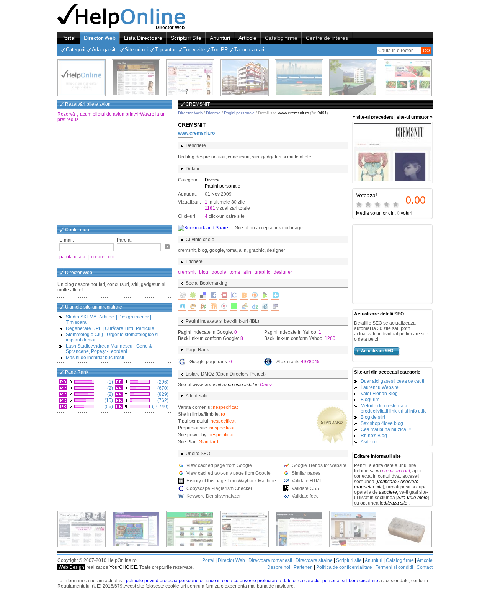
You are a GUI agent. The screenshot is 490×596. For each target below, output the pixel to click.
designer (283, 272)
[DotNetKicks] (244, 307)
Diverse (213, 113)
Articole (247, 38)
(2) (109, 388)
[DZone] (254, 307)
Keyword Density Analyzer (213, 496)
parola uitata (72, 257)
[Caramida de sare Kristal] (408, 529)
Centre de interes (327, 38)
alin (247, 272)
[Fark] (275, 307)
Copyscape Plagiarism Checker (219, 488)
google (219, 272)
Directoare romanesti (270, 560)
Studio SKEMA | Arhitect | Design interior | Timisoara (108, 319)
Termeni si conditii (394, 567)
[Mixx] (223, 296)
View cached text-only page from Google (228, 473)
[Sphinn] (192, 296)
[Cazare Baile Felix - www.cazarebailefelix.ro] (190, 529)
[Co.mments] (213, 307)
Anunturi (220, 38)
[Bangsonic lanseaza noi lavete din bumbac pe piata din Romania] (81, 77)
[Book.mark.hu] (192, 307)
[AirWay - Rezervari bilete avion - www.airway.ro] (299, 77)
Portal (68, 38)
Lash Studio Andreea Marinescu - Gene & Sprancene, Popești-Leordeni (109, 348)
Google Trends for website (319, 465)
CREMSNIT (192, 125)
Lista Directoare (143, 38)
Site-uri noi (137, 49)
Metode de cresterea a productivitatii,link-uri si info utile (394, 408)
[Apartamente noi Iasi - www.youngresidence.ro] (244, 77)
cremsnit (187, 272)
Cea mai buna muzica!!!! (386, 429)
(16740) (159, 406)
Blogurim (370, 399)
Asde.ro (369, 441)
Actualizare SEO (377, 350)
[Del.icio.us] (202, 296)
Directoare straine (314, 560)
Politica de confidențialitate (344, 567)
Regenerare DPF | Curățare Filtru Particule (110, 328)
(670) (162, 388)
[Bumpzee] (202, 307)
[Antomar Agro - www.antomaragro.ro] (408, 77)
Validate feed (305, 496)
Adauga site (105, 49)
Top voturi (166, 49)
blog (203, 272)
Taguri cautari (249, 49)
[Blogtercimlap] (275, 296)
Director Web (100, 38)
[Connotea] (223, 307)
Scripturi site (349, 560)
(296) (162, 382)
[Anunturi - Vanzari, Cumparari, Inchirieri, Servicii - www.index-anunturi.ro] (244, 529)
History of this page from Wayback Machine (231, 480)
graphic (262, 272)
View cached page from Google (219, 465)
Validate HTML (307, 480)
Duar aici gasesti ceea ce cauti (392, 381)
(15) (108, 400)
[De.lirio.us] (233, 307)
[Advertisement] (114, 172)
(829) (162, 394)
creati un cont (396, 471)
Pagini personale (239, 113)
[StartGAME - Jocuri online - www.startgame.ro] (136, 529)
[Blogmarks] (264, 296)
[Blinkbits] (244, 296)
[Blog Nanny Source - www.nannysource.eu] (299, 529)
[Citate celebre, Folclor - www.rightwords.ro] (136, 77)
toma (235, 272)
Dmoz (266, 384)
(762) (162, 400)
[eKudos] (264, 307)
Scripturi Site (186, 38)
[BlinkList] (254, 296)
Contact (424, 567)
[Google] (233, 296)
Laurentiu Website (380, 387)
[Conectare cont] (167, 246)
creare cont (102, 257)
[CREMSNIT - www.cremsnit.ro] (392, 152)
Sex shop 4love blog (382, 423)
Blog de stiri (373, 417)
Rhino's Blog (374, 435)
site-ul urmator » (415, 117)
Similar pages (306, 473)
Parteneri (303, 567)
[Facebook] (213, 296)
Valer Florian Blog (379, 393)
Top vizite (194, 49)
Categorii (75, 49)
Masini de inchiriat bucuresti (95, 357)
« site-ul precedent (373, 117)
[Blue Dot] (182, 307)
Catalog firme (281, 38)
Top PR (219, 49)
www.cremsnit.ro (196, 133)
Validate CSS (305, 488)
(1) (109, 382)
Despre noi (278, 567)
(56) (108, 406)
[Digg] (182, 296)
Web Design (71, 567)
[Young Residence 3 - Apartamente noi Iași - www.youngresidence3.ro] (353, 77)
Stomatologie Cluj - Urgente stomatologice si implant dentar (112, 337)
